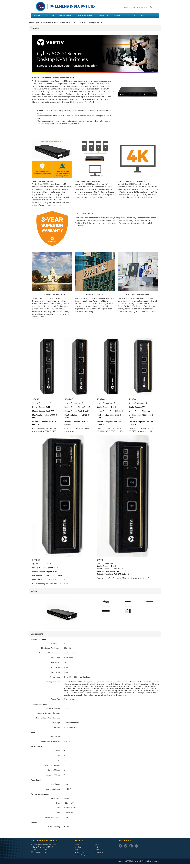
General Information (38, 639)
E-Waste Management (85, 15)
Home (77, 844)
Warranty (34, 822)
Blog (142, 15)
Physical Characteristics (40, 794)
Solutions (49, 15)
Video (33, 733)
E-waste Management (82, 855)
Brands (36, 15)
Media (97, 844)
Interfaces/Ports (37, 747)
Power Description (38, 780)
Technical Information (39, 704)
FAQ (96, 847)
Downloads (117, 15)
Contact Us (103, 15)
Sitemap (79, 840)
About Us (131, 15)
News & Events (65, 15)
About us (78, 847)
